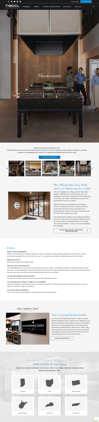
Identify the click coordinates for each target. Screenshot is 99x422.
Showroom (26, 6)
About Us (78, 6)
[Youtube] (14, 1)
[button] (7, 168)
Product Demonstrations (51, 6)
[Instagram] (8, 1)
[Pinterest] (20, 1)
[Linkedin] (17, 1)
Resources (67, 6)
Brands (36, 6)
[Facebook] (11, 1)
